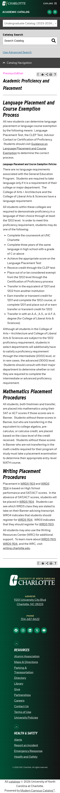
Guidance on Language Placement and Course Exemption (25, 148)
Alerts (18, 739)
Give (17, 689)
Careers (19, 700)
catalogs (14, 781)
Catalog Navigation (19, 62)
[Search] (53, 41)
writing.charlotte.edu (16, 548)
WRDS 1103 (28, 483)
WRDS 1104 (26, 501)
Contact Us (21, 706)
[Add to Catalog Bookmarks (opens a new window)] (42, 74)
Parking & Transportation (23, 670)
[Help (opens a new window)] (55, 74)
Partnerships (22, 695)
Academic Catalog (16, 12)
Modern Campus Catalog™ (37, 790)
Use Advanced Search (17, 52)
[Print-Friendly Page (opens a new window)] (51, 74)
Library (18, 683)
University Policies (26, 717)
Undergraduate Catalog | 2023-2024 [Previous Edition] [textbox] (30, 23)
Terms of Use (22, 712)
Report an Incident (26, 745)
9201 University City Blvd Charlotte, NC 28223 (30, 602)
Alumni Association (26, 656)
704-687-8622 (30, 619)
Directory (20, 678)
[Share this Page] (47, 74)
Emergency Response (28, 751)
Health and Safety (25, 756)
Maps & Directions (26, 662)
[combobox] (30, 23)
